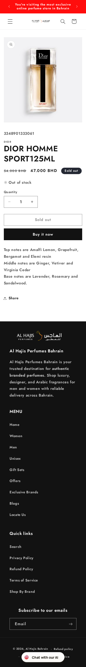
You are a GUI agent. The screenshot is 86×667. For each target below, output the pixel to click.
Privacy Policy (21, 558)
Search (16, 546)
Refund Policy (21, 569)
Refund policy (63, 649)
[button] (10, 21)
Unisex (15, 458)
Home (15, 424)
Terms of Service (24, 580)
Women (16, 436)
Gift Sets (17, 469)
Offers (15, 480)
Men (13, 447)
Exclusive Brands (24, 492)
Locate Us (18, 514)
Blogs (14, 503)
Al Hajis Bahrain (37, 649)
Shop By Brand (22, 591)
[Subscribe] (70, 624)
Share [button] (14, 298)
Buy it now (43, 234)
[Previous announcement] (9, 6)
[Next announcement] (77, 6)
